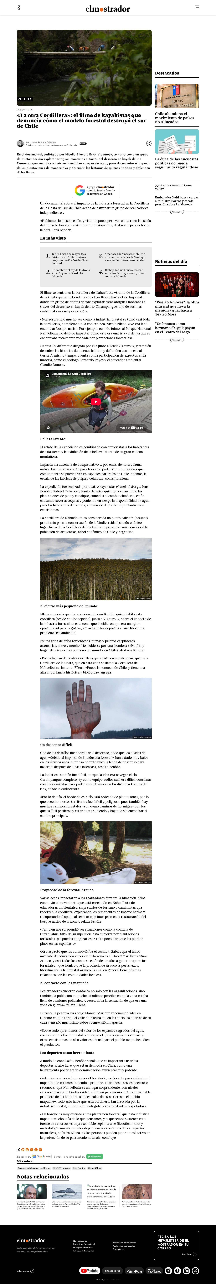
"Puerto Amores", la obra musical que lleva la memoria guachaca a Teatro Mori (177, 308)
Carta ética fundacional (84, 1243)
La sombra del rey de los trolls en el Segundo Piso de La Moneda (71, 273)
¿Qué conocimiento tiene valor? (173, 187)
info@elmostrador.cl (39, 1251)
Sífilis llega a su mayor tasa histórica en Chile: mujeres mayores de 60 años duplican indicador (70, 258)
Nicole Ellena (95, 1168)
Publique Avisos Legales (124, 1245)
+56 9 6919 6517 (23, 1251)
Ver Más (82, 143)
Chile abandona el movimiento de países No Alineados (174, 117)
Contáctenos (118, 1248)
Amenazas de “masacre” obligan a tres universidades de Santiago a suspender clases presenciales (125, 257)
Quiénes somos (80, 1240)
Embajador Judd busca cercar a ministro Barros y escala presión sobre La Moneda (125, 273)
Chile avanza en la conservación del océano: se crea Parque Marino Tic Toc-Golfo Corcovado (66, 1204)
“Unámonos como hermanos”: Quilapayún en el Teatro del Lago (175, 327)
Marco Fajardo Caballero (43, 142)
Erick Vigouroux (61, 1168)
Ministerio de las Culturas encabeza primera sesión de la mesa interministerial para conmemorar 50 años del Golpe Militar (101, 1205)
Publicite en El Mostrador (124, 1242)
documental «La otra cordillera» (34, 1168)
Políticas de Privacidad (83, 1250)
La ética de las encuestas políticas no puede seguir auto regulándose (176, 163)
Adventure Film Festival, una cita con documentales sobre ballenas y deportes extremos (136, 1204)
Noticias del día (171, 261)
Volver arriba (23, 1270)
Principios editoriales (82, 1247)
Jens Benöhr (79, 1168)
